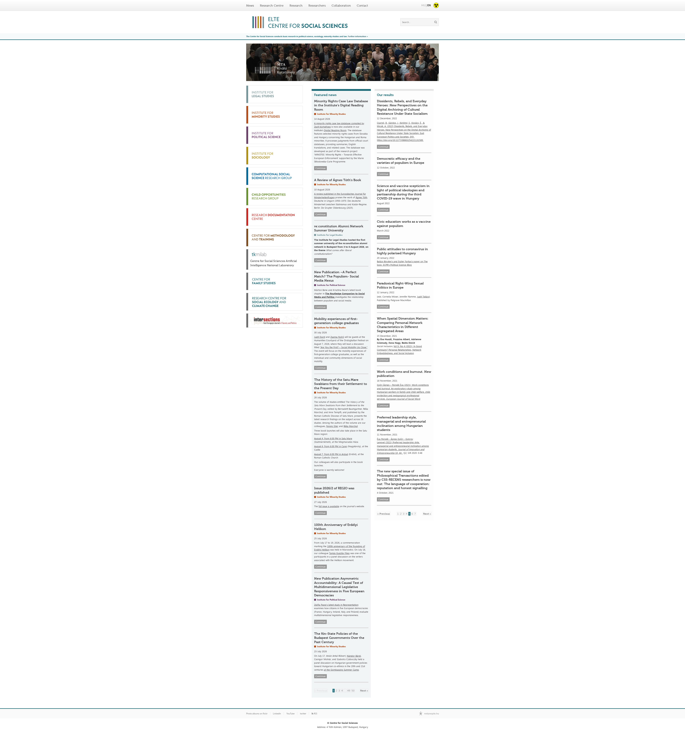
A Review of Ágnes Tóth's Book (337, 180)
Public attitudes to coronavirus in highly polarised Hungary (402, 251)
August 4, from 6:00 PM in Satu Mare (333, 438)
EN (429, 5)
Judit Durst (319, 337)
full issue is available (329, 506)
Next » (364, 690)
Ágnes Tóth (361, 197)
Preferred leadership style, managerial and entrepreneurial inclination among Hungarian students (401, 423)
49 (348, 690)
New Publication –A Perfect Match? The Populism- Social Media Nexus (336, 276)
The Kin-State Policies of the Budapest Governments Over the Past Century (339, 638)
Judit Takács (423, 296)
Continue (320, 168)
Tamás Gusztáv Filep (339, 553)
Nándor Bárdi (354, 655)
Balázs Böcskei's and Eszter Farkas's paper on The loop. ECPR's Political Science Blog (402, 263)
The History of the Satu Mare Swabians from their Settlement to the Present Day (340, 384)
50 (353, 690)
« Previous (320, 690)
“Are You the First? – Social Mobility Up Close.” (343, 347)
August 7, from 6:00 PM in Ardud (331, 454)
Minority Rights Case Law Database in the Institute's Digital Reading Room (341, 105)
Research (296, 5)
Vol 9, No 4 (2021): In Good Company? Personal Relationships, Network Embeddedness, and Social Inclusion (399, 350)
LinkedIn (277, 713)
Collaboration (341, 5)
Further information (357, 36)
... (345, 690)
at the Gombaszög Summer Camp (341, 669)
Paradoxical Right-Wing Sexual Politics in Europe (400, 285)
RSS (315, 713)
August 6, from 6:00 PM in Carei (330, 446)
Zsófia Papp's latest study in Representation (336, 604)
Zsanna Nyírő (337, 337)
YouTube (290, 713)
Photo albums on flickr (256, 713)
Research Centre (271, 5)
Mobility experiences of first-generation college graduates (336, 321)
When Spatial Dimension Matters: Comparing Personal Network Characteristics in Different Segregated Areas (402, 325)
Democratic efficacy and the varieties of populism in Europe (400, 161)
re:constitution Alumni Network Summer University (338, 228)
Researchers (317, 5)
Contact (362, 5)
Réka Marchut (351, 426)
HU (423, 5)
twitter (303, 713)
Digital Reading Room (335, 130)
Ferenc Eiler (332, 426)
